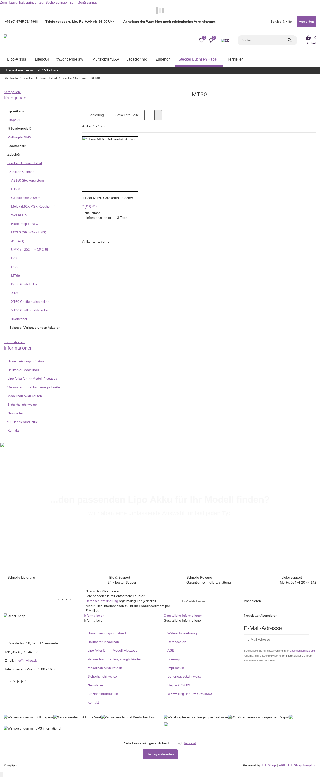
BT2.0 (15, 189)
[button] (280, 21)
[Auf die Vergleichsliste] (133, 139)
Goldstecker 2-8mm (26, 198)
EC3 (14, 267)
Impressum (175, 668)
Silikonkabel (18, 319)
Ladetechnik (16, 146)
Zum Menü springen (85, 2)
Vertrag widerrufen (160, 754)
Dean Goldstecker (24, 284)
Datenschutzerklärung (102, 601)
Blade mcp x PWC (24, 224)
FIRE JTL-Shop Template (297, 765)
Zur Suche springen (54, 2)
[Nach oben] (1, 774)
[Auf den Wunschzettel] (133, 145)
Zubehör (13, 154)
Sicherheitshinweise (22, 404)
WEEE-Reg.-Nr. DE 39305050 (189, 694)
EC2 (14, 258)
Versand (190, 743)
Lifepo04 (13, 120)
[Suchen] (292, 40)
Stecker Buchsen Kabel (24, 163)
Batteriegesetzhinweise (184, 676)
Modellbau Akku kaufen (24, 396)
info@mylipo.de (26, 660)
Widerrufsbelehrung (182, 633)
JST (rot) (17, 241)
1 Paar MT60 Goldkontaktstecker (107, 198)
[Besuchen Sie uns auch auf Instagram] (72, 599)
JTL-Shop (269, 765)
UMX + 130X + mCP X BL (30, 250)
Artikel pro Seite (127, 115)
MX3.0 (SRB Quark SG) (28, 232)
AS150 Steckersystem (27, 180)
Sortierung (96, 115)
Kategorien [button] (12, 92)
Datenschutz (176, 642)
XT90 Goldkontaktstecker (30, 310)
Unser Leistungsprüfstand (26, 361)
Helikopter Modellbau (23, 370)
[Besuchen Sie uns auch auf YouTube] (67, 599)
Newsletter (15, 413)
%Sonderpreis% (19, 128)
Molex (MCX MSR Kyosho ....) (33, 206)
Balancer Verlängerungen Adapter (34, 327)
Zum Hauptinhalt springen (19, 2)
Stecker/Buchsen (21, 172)
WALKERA (19, 215)
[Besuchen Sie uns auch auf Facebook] (63, 599)
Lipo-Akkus (15, 111)
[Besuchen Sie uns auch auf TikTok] (76, 599)
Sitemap (173, 659)
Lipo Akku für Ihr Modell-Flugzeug (32, 378)
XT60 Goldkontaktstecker (30, 301)
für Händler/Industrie (22, 422)
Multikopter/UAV (19, 137)
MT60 (15, 275)
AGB (170, 650)
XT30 (15, 293)
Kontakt (13, 430)
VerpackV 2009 (178, 685)
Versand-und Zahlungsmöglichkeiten (34, 387)
